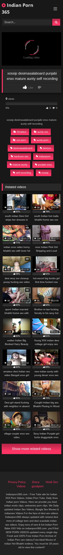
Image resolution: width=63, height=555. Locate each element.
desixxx (47, 148)
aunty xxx (42, 131)
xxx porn (21, 140)
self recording (23, 172)
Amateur (21, 131)
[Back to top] (52, 544)
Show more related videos (31, 449)
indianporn (45, 156)
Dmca (35, 482)
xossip (44, 172)
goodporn (38, 486)
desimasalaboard (22, 148)
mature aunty (20, 164)
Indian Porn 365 (17, 8)
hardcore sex (21, 156)
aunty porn (42, 140)
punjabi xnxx (45, 164)
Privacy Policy (17, 482)
